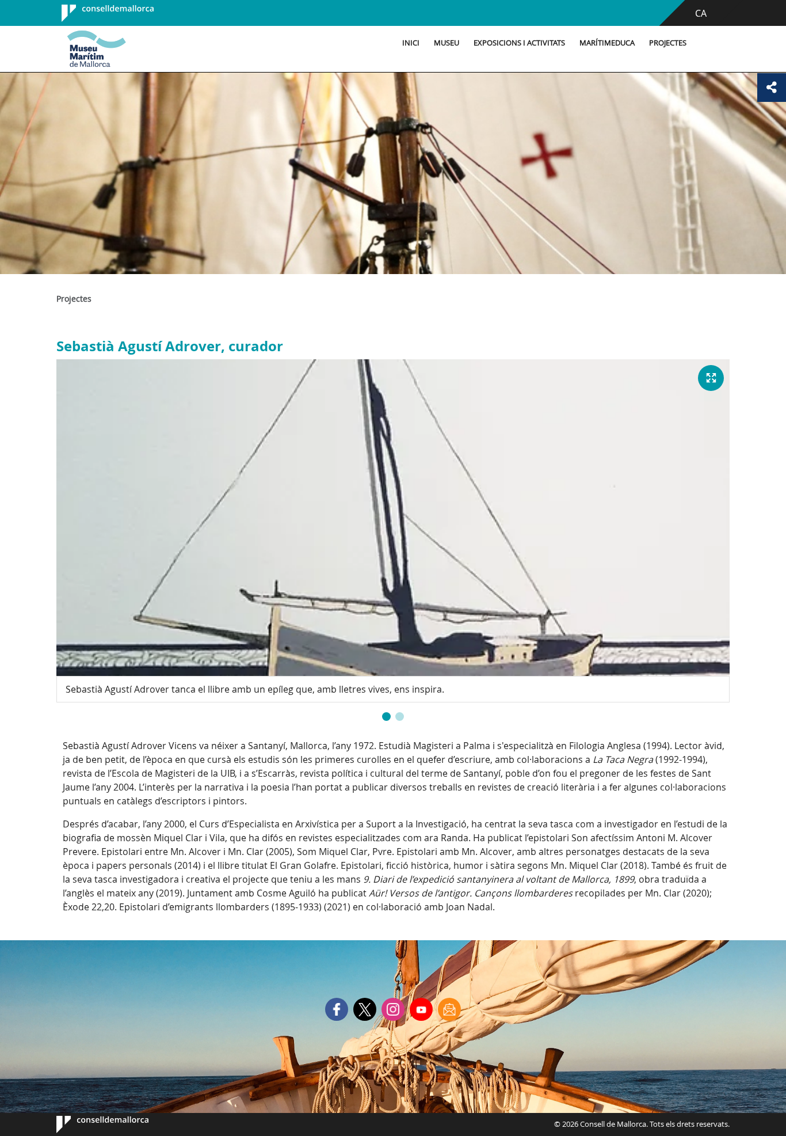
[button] (386, 716)
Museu (446, 43)
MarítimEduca (607, 43)
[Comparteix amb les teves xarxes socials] (771, 87)
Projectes (667, 43)
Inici (410, 43)
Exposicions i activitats (519, 43)
